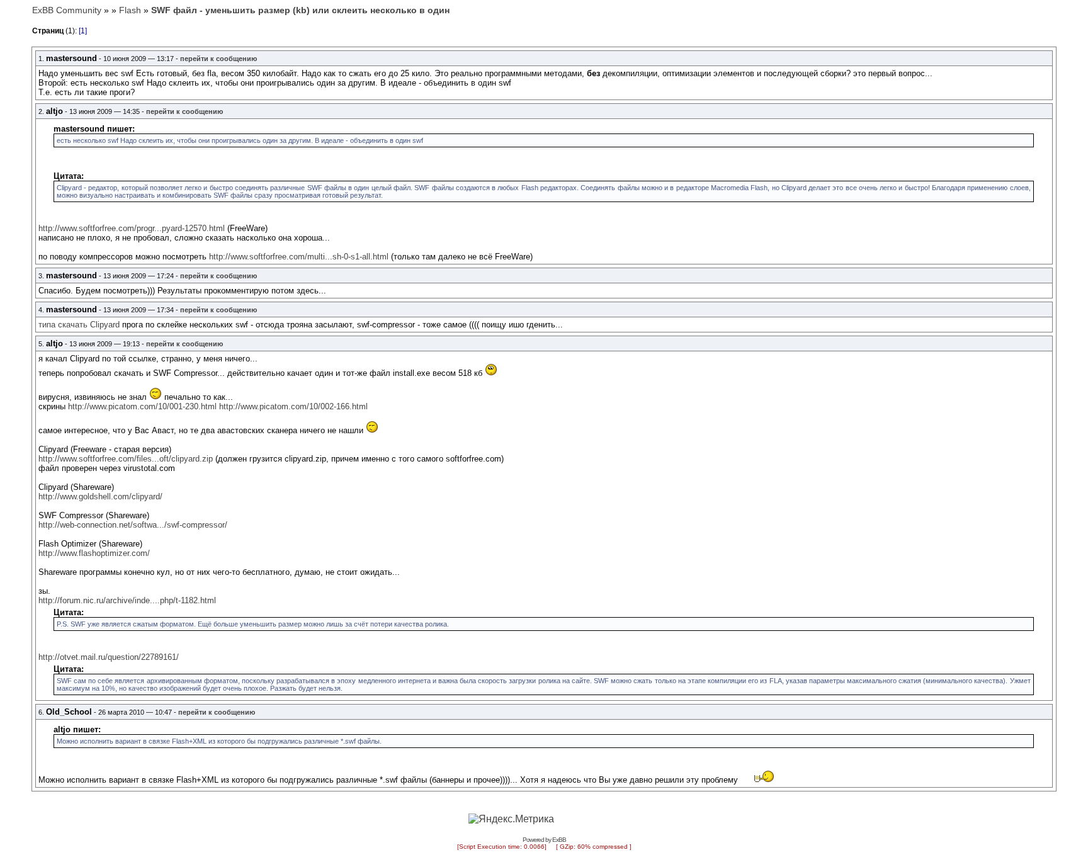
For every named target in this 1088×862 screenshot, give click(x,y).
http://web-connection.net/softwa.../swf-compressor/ (132, 525)
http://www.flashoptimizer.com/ (94, 553)
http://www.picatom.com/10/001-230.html (142, 406)
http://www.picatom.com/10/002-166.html (293, 406)
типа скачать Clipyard (79, 324)
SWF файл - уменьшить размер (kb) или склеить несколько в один (300, 10)
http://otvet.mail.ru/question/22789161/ (108, 657)
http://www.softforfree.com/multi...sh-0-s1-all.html (298, 256)
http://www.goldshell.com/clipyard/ (100, 496)
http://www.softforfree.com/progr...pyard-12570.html (131, 228)
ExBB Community (66, 10)
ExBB (559, 839)
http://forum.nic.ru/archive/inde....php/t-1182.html (127, 600)
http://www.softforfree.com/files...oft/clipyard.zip (125, 458)
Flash (130, 10)
